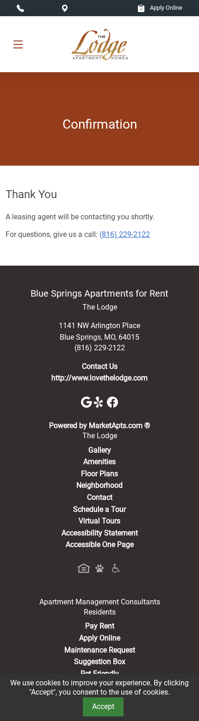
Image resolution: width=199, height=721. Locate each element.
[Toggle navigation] (18, 44)
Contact (99, 497)
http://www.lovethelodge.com (99, 377)
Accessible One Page (100, 544)
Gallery (99, 450)
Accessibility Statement (100, 532)
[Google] (87, 402)
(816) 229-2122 (125, 234)
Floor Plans (99, 473)
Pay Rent (99, 626)
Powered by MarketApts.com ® (99, 425)
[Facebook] (112, 402)
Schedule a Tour (99, 509)
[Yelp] (100, 402)
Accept (103, 706)
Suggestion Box (99, 661)
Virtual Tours (99, 520)
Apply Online (165, 7)
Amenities (99, 461)
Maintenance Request (99, 650)
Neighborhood (99, 485)
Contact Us (100, 366)
